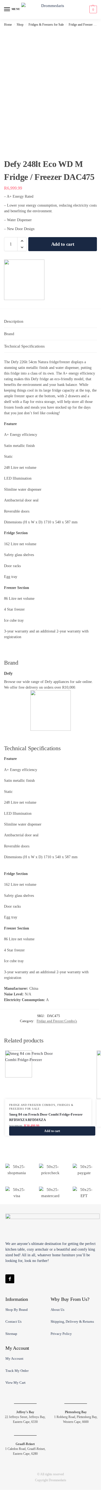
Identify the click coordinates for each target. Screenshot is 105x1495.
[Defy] (24, 280)
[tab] (50, 321)
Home (8, 24)
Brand (9, 334)
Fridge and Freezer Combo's (87, 24)
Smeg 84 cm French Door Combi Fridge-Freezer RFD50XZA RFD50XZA (46, 1117)
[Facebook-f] (9, 1278)
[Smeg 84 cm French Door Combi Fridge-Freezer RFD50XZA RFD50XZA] (48, 1074)
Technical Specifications (24, 346)
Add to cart (62, 244)
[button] (92, 9)
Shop (20, 24)
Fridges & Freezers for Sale (46, 24)
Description (13, 321)
